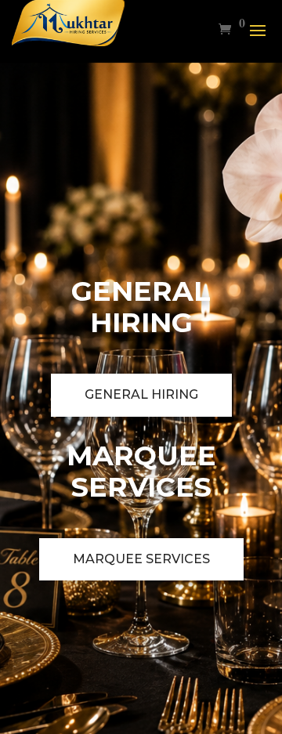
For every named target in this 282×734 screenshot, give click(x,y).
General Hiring (141, 394)
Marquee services (141, 558)
